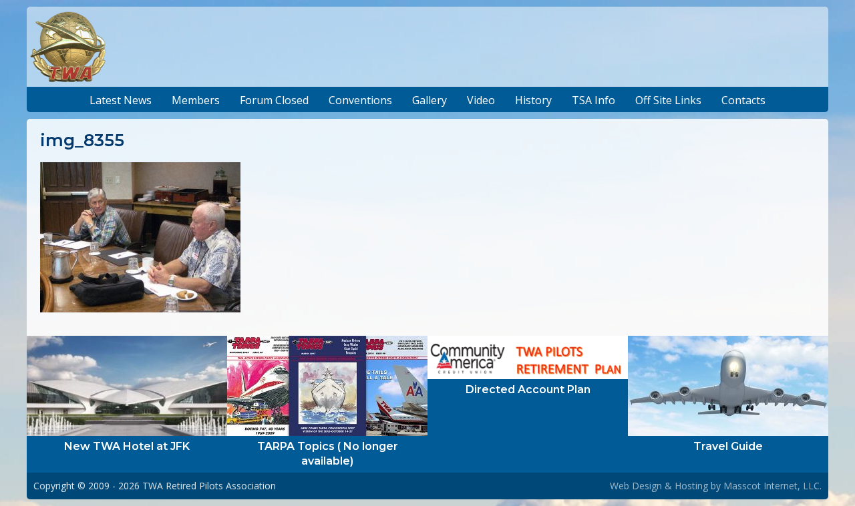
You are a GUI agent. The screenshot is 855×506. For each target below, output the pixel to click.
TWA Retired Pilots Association (209, 485)
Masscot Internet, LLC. (772, 485)
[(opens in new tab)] (127, 384)
